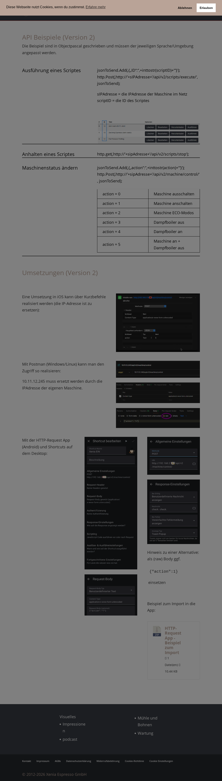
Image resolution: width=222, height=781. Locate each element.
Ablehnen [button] (185, 8)
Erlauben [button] (206, 8)
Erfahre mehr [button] (96, 7)
